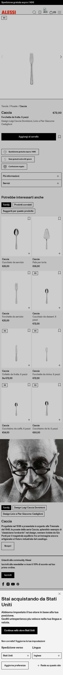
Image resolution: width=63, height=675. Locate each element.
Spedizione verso (12, 647)
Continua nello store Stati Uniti (19, 630)
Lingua (36, 647)
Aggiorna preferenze (15, 665)
